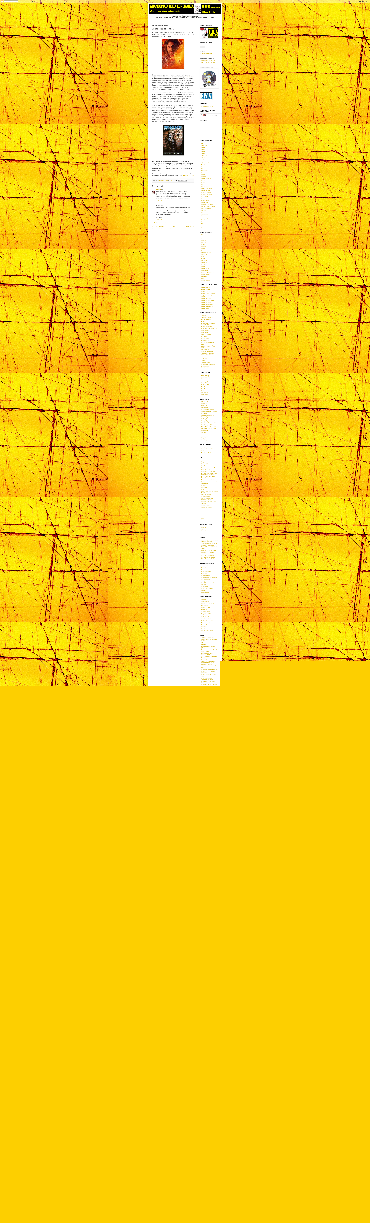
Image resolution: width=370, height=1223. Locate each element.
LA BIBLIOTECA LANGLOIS (208, 60)
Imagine (203, 184)
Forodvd (203, 527)
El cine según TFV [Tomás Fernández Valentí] (208, 477)
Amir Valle (204, 599)
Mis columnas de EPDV (207, 106)
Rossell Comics (205, 274)
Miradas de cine (205, 496)
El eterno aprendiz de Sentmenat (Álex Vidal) (207, 678)
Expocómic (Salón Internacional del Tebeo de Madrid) (209, 540)
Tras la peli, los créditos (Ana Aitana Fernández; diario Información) (208, 796)
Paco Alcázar (204, 387)
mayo (204, 1035)
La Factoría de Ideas (206, 188)
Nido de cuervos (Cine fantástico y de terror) (207, 499)
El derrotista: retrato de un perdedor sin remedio (209, 967)
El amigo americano (208, 878)
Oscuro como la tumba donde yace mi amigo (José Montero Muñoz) (209, 756)
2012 (203, 844)
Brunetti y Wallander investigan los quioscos (209, 881)
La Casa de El (205, 349)
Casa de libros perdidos (207, 449)
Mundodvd (204, 531)
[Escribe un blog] (181, 181)
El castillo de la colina (208, 899)
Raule (202, 391)
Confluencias (204, 170)
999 (202, 642)
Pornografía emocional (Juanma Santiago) (207, 765)
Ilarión (203, 182)
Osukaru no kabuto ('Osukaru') (209, 759)
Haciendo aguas (207, 907)
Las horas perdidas (206, 494)
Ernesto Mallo (205, 609)
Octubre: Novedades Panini (210, 984)
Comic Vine (204, 568)
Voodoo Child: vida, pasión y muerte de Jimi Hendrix (210, 990)
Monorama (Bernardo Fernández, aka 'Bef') (207, 752)
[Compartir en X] (183, 181)
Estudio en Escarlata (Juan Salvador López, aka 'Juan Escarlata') (208, 708)
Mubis (202, 529)
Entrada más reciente (158, 226)
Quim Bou (203, 389)
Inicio (174, 226)
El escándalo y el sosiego (209, 929)
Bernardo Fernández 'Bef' (208, 603)
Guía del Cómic (205, 340)
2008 (203, 853)
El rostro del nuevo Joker (209, 1023)
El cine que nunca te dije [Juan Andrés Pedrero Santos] (209, 474)
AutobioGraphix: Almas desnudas (209, 1020)
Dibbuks (203, 246)
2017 (203, 833)
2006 (203, 858)
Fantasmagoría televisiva (209, 1005)
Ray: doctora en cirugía (209, 1015)
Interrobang (204, 413)
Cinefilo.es (204, 466)
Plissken (187, 76)
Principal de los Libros (207, 204)
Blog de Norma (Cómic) (207, 300)
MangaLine (204, 262)
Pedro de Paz (204, 625)
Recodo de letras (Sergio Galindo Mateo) (207, 774)
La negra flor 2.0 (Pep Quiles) (209, 734)
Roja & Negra (204, 436)
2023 (203, 819)
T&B (202, 224)
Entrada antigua (189, 226)
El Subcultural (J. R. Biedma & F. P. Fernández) (209, 578)
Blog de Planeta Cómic (207, 306)
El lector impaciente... (206, 326)
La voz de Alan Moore (208, 896)
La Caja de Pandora (206, 581)
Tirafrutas (203, 360)
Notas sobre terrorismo (207, 588)
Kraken (203, 258)
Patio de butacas (205, 505)
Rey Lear (203, 210)
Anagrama (204, 159)
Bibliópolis (204, 447)
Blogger (201, 1210)
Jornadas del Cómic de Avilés (209, 543)
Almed (203, 151)
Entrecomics (204, 332)
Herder (203, 180)
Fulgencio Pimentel (206, 252)
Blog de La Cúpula (206, 298)
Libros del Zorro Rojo (206, 194)
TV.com (203, 520)
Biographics (206, 951)
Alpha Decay (204, 155)
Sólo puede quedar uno (209, 892)
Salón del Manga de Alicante (208, 550)
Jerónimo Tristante (206, 613)
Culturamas (204, 573)
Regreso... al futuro (208, 884)
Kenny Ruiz (204, 383)
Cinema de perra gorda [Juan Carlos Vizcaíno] (209, 468)
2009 (203, 851)
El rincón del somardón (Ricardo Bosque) (207, 690)
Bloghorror (204, 462)
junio (204, 1033)
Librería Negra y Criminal (207, 425)
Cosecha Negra (205, 407)
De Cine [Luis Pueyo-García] (208, 471)
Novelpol (203, 432)
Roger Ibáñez (204, 392)
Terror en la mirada (208, 901)
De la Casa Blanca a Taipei (210, 925)
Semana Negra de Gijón (207, 552)
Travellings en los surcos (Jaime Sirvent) (207, 799)
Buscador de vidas (207, 931)
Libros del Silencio (206, 192)
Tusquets (203, 228)
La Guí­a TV (204, 518)
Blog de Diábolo (205, 289)
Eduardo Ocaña (205, 377)
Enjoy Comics (205, 330)
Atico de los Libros (206, 163)
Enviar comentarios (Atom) (166, 229)
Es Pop (203, 174)
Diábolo (203, 244)
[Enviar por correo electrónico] (179, 181)
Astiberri (203, 240)
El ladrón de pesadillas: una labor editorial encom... (210, 971)
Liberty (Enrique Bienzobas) (208, 739)
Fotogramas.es (205, 487)
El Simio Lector (205, 451)
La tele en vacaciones (208, 954)
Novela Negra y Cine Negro (208, 426)
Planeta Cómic (205, 268)
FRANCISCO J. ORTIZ (206, 53)
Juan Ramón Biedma (206, 619)
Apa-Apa (203, 239)
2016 (203, 835)
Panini (203, 266)
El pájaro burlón (205, 575)
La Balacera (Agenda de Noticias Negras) (207, 416)
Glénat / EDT (204, 254)
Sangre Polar (204, 438)
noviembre (206, 862)
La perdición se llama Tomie (210, 993)
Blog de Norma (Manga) (207, 302)
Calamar (203, 167)
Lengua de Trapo (205, 190)
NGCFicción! (204, 196)
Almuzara (203, 153)
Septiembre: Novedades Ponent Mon (209, 887)
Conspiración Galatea (207, 570)
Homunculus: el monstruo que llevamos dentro (209, 981)
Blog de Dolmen (205, 291)
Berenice (203, 165)
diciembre (205, 860)
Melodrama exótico (208, 894)
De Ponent (204, 242)
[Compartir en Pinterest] (186, 181)
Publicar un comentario (160, 223)
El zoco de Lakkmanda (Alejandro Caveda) (207, 697)
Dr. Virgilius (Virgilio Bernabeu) (209, 669)
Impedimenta (204, 186)
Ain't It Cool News (205, 566)
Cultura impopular (206, 571)
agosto (205, 869)
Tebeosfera (204, 358)
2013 (203, 842)
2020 (203, 826)
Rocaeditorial (204, 214)
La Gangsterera (205, 419)
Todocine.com (205, 511)
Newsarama (204, 586)
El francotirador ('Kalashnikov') (209, 684)
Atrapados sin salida (208, 927)
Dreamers (203, 321)
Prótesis (203, 434)
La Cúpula (204, 260)
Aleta (202, 237)
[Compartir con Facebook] (184, 181)
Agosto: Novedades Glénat (210, 1026)
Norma (203, 264)
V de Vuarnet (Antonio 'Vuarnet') (209, 802)
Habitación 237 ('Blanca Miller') (209, 715)
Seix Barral (204, 220)
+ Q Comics (204, 315)
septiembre (206, 866)
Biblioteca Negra (205, 402)
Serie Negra (204, 440)
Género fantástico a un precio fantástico (209, 964)
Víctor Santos (204, 394)
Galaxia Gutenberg (206, 178)
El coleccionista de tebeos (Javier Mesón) (208, 324)
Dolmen (203, 248)
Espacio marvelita (206, 334)
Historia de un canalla (208, 913)
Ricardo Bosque (205, 629)
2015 (203, 837)
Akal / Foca (204, 145)
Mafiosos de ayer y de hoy (209, 947)
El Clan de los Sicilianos (207, 409)
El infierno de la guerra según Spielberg (209, 871)
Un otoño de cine (207, 890)
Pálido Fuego (204, 202)
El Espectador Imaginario (207, 480)
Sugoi (202, 278)
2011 (203, 846)
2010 (203, 849)
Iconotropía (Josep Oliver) (208, 342)
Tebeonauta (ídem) (206, 785)
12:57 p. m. (159, 219)
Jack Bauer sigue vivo (208, 995)
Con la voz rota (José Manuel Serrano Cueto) (209, 650)
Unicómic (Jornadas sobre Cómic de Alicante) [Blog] (208, 554)
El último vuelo (206, 915)
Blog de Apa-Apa (205, 287)
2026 (203, 813)
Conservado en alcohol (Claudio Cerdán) (207, 654)
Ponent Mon (204, 270)
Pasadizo (203, 590)
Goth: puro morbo (207, 1007)
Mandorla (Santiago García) (208, 351)
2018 (203, 831)
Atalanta (203, 161)
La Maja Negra (205, 421)
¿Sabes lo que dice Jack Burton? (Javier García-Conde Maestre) (209, 639)
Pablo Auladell (205, 385)
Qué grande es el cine (208, 1009)
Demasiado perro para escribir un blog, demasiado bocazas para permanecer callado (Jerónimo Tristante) (209, 662)
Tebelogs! (203, 357)
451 (202, 143)
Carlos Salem (204, 605)
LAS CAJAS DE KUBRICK (208, 62)
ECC (202, 250)
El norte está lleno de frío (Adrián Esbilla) (207, 687)
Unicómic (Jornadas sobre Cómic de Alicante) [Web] (208, 558)
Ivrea (202, 256)
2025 (203, 815)
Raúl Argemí (204, 627)
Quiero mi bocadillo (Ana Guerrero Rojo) (207, 769)
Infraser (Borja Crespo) (207, 723)
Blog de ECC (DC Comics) (208, 293)
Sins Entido (204, 276)
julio (204, 1031)
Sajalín (203, 216)
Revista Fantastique (206, 507)
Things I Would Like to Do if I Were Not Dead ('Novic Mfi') (208, 791)
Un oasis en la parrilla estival (210, 937)
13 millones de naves (206, 317)
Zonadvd (203, 533)
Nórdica (203, 198)
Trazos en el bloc (205, 362)
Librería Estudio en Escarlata (208, 423)
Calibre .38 (204, 405)
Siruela (203, 222)
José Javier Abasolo (206, 615)
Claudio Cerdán (205, 607)
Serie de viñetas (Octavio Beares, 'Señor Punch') (207, 354)
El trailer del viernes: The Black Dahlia (209, 1002)
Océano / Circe (205, 200)
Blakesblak (204, 403)
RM (202, 212)
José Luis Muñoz (205, 617)
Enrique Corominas (206, 379)
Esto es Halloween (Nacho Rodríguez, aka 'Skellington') (208, 704)
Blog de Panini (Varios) (207, 304)
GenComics (204, 336)
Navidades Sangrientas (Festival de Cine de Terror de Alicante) (209, 547)
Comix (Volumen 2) (206, 319)
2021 (203, 824)
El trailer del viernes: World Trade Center (210, 910)
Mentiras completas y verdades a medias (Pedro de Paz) (209, 749)
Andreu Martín (205, 601)
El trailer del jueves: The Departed (209, 960)
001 (202, 235)
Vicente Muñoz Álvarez (207, 630)
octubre (205, 864)
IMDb (202, 489)
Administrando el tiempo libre (210, 1018)
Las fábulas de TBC (208, 1028)
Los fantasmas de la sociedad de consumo (209, 918)
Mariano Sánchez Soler (207, 621)
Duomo (203, 173)
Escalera (203, 176)
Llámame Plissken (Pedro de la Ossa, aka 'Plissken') (209, 742)
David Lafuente (205, 375)
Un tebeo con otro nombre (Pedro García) (208, 365)
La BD (203, 344)
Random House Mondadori (208, 206)
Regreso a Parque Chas (209, 949)
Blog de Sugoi (205, 308)
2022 (203, 822)
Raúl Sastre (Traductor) (207, 771)
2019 (203, 828)
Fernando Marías (205, 611)
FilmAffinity (204, 485)
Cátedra (203, 169)
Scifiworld (203, 509)
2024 (203, 817)
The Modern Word (206, 453)
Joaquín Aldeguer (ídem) (207, 729)
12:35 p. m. (159, 200)
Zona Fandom (205, 592)
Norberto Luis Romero (207, 623)
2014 (203, 840)
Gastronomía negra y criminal (209, 411)
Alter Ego (203, 644)
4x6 (186, 1210)
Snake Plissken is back (209, 974)
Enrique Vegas (205, 381)
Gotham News (205, 338)
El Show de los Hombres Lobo (209, 328)
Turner (203, 226)
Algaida (203, 147)
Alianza (203, 149)
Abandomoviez (205, 460)
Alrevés (203, 157)
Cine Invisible (204, 464)
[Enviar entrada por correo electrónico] (176, 180)
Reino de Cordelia (206, 208)
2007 (203, 855)
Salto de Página (205, 218)
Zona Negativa (205, 368)
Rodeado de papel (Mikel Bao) (209, 777)
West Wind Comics (206, 280)
